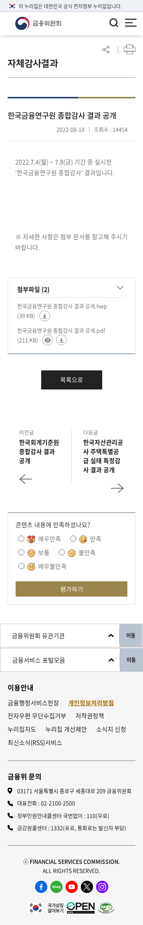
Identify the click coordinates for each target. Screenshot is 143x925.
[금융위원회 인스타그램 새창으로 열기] (102, 887)
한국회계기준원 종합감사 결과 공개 (39, 451)
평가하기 (71, 589)
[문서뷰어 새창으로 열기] (47, 340)
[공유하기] (106, 49)
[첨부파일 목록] (120, 288)
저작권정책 (90, 716)
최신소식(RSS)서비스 (35, 742)
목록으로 (71, 379)
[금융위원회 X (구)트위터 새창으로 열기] (87, 887)
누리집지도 (22, 729)
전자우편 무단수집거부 (37, 716)
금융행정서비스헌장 (33, 703)
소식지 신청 (111, 729)
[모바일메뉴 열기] (131, 23)
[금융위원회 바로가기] (38, 22)
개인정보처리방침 (91, 703)
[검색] (113, 22)
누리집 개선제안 (66, 729)
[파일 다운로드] (44, 315)
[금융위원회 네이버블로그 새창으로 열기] (56, 887)
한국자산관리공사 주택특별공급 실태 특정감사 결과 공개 (103, 456)
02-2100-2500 (58, 803)
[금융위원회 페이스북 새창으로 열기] (41, 887)
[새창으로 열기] (45, 906)
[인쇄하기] (129, 49)
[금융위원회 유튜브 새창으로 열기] (72, 887)
